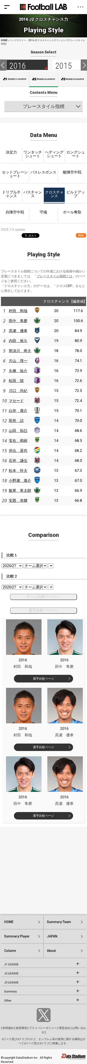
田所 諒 (16, 420)
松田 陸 (16, 381)
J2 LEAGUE (11, 973)
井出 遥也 (18, 450)
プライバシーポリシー (43, 1028)
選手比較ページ (43, 678)
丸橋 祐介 (18, 371)
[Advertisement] (43, 870)
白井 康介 (18, 410)
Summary (10, 991)
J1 (14, 79)
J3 (72, 79)
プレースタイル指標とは (54, 276)
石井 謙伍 (18, 460)
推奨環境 (21, 1028)
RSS (81, 235)
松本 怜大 (18, 470)
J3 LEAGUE (11, 982)
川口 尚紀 (18, 390)
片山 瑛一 (18, 361)
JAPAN (52, 936)
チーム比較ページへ (43, 597)
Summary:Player (17, 936)
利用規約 (8, 1028)
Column (10, 951)
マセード (16, 400)
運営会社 (64, 1028)
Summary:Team (59, 922)
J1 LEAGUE (11, 964)
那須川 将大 (20, 351)
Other (7, 1000)
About (51, 951)
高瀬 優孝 (18, 331)
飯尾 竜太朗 (20, 490)
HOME (4, 40)
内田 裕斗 (18, 341)
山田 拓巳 (18, 430)
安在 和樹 (18, 440)
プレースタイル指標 (43, 106)
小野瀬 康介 (20, 480)
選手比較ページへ (43, 610)
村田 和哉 (18, 311)
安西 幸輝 (18, 500)
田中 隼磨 (18, 321)
